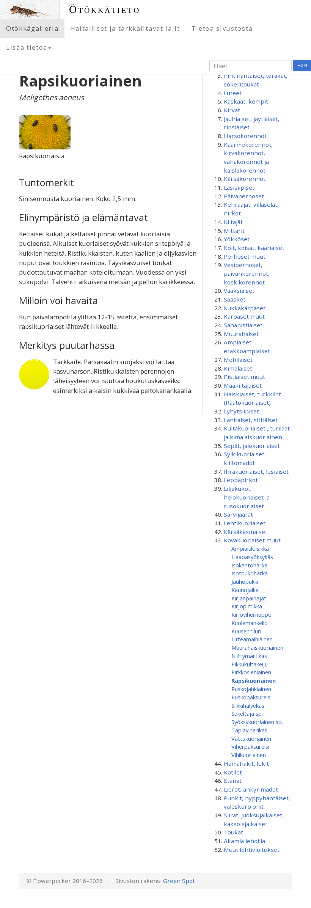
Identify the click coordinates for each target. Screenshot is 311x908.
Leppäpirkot (241, 480)
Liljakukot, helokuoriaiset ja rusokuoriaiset (247, 497)
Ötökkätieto (104, 9)
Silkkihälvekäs (247, 705)
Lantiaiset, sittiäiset (251, 420)
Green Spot (179, 880)
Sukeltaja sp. (247, 713)
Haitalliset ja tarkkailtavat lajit (125, 28)
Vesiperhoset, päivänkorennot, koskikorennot (247, 273)
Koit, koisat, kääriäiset (254, 247)
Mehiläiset (238, 359)
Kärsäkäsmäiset (245, 532)
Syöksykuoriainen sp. (257, 722)
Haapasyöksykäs (252, 557)
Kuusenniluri (246, 631)
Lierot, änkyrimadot (251, 789)
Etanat (233, 780)
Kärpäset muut (244, 316)
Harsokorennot (245, 136)
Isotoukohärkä (249, 573)
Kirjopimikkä (246, 606)
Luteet (233, 93)
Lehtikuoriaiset (244, 523)
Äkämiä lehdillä (244, 841)
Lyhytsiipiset (241, 411)
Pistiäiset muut (244, 376)
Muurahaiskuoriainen (257, 647)
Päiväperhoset (244, 196)
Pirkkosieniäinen (251, 672)
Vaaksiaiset (239, 290)
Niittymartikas (249, 656)
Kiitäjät (233, 222)
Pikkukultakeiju (249, 664)
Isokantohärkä (249, 565)
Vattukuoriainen (251, 738)
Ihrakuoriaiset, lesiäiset (256, 471)
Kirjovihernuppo (251, 614)
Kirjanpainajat (248, 598)
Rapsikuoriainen (253, 680)
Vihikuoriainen (248, 755)
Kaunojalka (245, 590)
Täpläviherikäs (249, 730)
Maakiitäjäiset (243, 385)
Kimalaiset (238, 368)
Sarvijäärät (238, 514)
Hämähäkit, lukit (246, 763)
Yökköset (237, 239)
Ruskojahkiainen (251, 689)
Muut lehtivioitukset (252, 849)
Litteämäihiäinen (252, 639)
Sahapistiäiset (243, 325)
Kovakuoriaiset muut (252, 540)
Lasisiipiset (239, 187)
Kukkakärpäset (244, 308)
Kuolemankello (249, 623)
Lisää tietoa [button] (26, 47)
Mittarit (234, 230)
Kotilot (233, 772)
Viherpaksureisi (250, 746)
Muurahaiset (241, 334)
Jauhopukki (244, 581)
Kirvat (232, 110)
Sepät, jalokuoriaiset (252, 445)
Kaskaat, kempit (246, 101)
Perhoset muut (244, 256)
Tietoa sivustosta (222, 28)
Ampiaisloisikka (250, 548)
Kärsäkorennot (244, 178)
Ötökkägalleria (32, 28)
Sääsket (234, 299)
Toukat (233, 832)
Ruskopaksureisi (251, 697)
